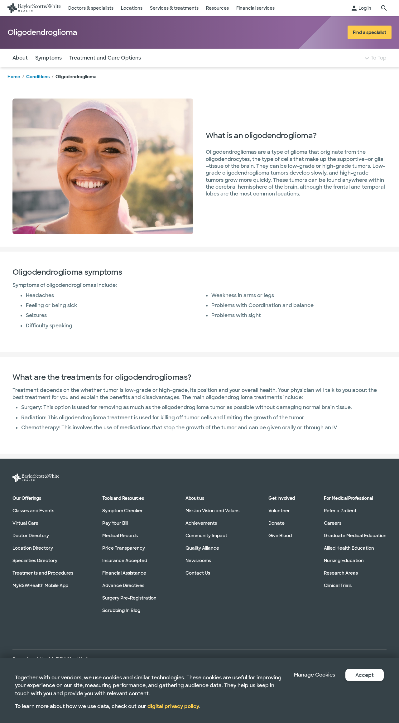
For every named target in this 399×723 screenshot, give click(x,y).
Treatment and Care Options (105, 58)
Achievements (201, 523)
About (20, 58)
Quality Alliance (202, 548)
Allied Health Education (349, 548)
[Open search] (384, 8)
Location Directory (32, 548)
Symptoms (48, 58)
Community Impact (206, 535)
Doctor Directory (30, 535)
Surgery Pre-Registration (129, 598)
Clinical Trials (338, 585)
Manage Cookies (314, 675)
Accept (364, 675)
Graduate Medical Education (355, 535)
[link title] (34, 8)
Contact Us (197, 573)
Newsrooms (198, 560)
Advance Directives (123, 585)
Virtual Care (25, 523)
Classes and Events (33, 510)
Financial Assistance (124, 573)
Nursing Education (344, 560)
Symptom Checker (122, 510)
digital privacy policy (173, 706)
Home (13, 77)
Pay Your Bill (115, 523)
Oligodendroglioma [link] (75, 77)
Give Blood (280, 535)
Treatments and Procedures (42, 573)
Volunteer (279, 510)
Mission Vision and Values (212, 510)
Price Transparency (123, 548)
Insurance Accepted (124, 560)
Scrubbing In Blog (121, 610)
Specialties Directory (34, 560)
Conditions (38, 77)
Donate (276, 523)
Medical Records (120, 535)
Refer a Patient (340, 510)
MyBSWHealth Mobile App (40, 585)
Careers (332, 523)
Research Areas (341, 573)
